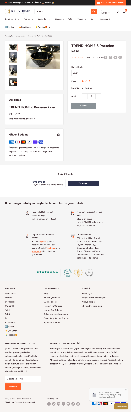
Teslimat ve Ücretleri (53, 306)
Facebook (50, 248)
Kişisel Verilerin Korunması (55, 314)
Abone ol (13, 386)
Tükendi (83, 105)
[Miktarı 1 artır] (98, 96)
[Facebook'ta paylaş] (105, 57)
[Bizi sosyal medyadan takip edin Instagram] (58, 404)
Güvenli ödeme (50, 302)
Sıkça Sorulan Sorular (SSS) (94, 297)
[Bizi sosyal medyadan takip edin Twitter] (54, 404)
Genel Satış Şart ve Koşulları (56, 318)
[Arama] (94, 11)
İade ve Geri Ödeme (52, 310)
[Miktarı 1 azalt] (84, 96)
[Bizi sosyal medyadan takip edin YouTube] (68, 404)
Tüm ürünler (20, 36)
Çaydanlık (59, 19)
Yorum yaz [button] (83, 183)
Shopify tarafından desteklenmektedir (20, 402)
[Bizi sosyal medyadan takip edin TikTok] (73, 404)
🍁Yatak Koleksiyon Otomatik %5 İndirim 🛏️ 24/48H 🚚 (29, 3)
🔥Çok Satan (25, 27)
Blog (45, 293)
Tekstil (80, 19)
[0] (123, 11)
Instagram (36, 251)
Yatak (70, 19)
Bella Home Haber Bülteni (112, 3)
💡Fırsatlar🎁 (41, 27)
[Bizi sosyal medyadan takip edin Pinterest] (63, 404)
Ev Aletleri (42, 19)
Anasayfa (9, 36)
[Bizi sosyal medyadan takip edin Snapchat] (78, 404)
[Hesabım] (118, 11)
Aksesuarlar (105, 19)
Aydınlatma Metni (51, 322)
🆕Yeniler (9, 27)
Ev (92, 19)
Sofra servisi (10, 19)
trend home (77, 57)
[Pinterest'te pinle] (110, 57)
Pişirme (27, 19)
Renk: (77, 67)
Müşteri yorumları (51, 297)
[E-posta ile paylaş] (120, 57)
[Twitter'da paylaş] (115, 57)
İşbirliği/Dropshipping (92, 306)
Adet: (74, 96)
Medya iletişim (88, 302)
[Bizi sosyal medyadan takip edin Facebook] (49, 404)
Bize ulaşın (87, 293)
